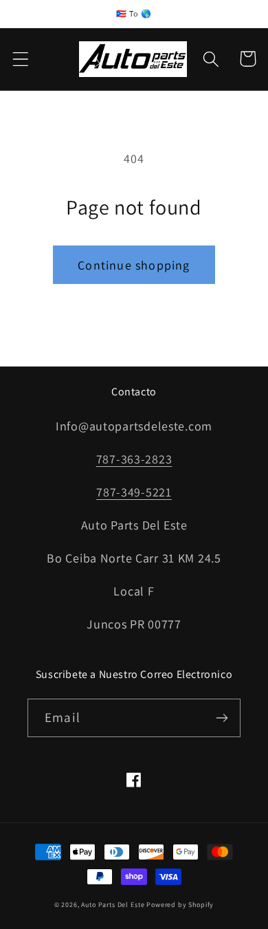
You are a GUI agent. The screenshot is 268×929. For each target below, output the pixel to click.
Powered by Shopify (180, 904)
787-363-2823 (134, 459)
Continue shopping (134, 265)
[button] (21, 59)
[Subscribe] (221, 718)
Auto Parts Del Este (112, 904)
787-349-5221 (134, 492)
